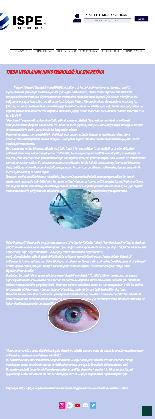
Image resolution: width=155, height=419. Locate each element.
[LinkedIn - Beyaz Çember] (69, 405)
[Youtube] (77, 405)
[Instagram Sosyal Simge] (62, 405)
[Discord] (85, 405)
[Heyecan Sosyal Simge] (93, 405)
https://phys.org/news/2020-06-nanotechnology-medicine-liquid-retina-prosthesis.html (73, 388)
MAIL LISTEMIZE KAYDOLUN (106, 14)
